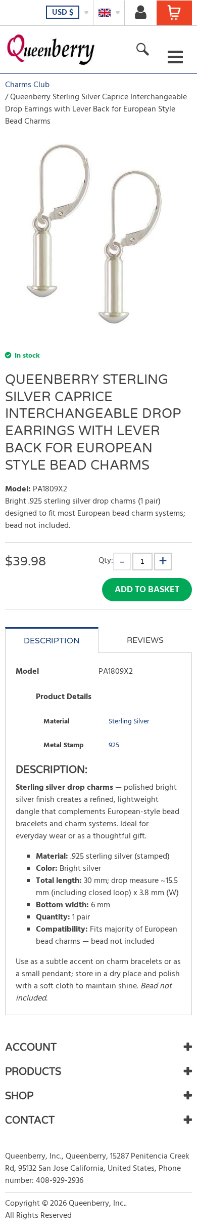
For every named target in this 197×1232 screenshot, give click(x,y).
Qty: (105, 560)
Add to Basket (147, 590)
